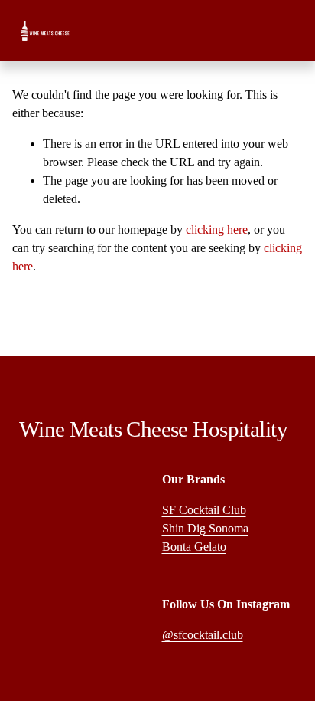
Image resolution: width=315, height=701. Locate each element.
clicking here (217, 229)
